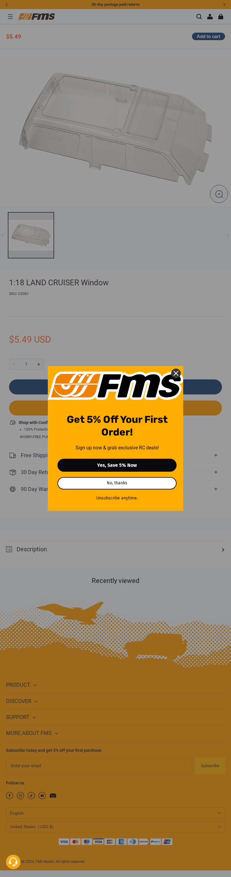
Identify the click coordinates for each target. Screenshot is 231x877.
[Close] (176, 373)
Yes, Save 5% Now (117, 465)
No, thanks (117, 483)
